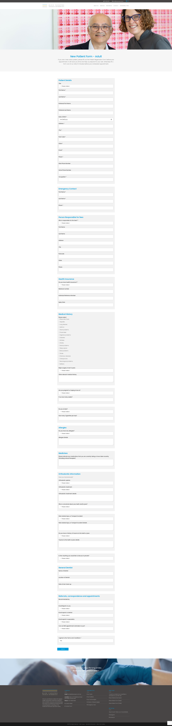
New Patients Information (115, 698)
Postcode (61, 254)
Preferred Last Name (65, 110)
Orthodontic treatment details (67, 493)
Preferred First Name (65, 103)
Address (61, 240)
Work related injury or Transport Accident (71, 516)
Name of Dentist (63, 571)
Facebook (112, 717)
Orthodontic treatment (65, 487)
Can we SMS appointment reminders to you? (72, 626)
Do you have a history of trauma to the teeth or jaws (74, 533)
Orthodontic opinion (64, 480)
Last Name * (62, 97)
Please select (62, 317)
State (60, 260)
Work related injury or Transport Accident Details (73, 523)
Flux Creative (102, 724)
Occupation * (62, 177)
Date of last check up (65, 584)
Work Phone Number (64, 163)
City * (60, 130)
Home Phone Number (65, 170)
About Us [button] (96, 5)
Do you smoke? (63, 409)
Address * (61, 123)
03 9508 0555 (106, 1)
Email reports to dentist (65, 612)
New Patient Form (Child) (115, 703)
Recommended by (64, 599)
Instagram (112, 714)
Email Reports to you (65, 606)
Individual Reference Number (67, 295)
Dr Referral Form (124, 5)
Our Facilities (90, 697)
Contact (115, 5)
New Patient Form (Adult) (115, 700)
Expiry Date (62, 302)
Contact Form (68, 706)
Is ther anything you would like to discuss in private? (74, 556)
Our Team (89, 694)
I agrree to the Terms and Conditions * (70, 638)
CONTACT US (86, 674)
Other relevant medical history (68, 374)
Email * (61, 150)
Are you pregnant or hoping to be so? (69, 390)
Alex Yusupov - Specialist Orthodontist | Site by (89, 724)
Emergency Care (91, 704)
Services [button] (102, 5)
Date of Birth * (63, 117)
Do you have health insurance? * (68, 282)
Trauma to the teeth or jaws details (69, 540)
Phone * (61, 157)
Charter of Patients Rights (93, 702)
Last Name (62, 234)
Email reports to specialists (66, 619)
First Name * (62, 90)
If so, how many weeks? (65, 397)
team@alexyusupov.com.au (118, 1)
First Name (62, 227)
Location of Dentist (64, 577)
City (60, 247)
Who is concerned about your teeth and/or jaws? (73, 504)
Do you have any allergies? (66, 431)
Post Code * (62, 137)
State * (61, 143)
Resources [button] (109, 5)
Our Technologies (91, 699)
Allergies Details (63, 437)
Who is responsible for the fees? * (68, 220)
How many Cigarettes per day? (68, 415)
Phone (60, 267)
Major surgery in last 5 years (67, 368)
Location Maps (68, 703)
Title (60, 83)
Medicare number (64, 289)
